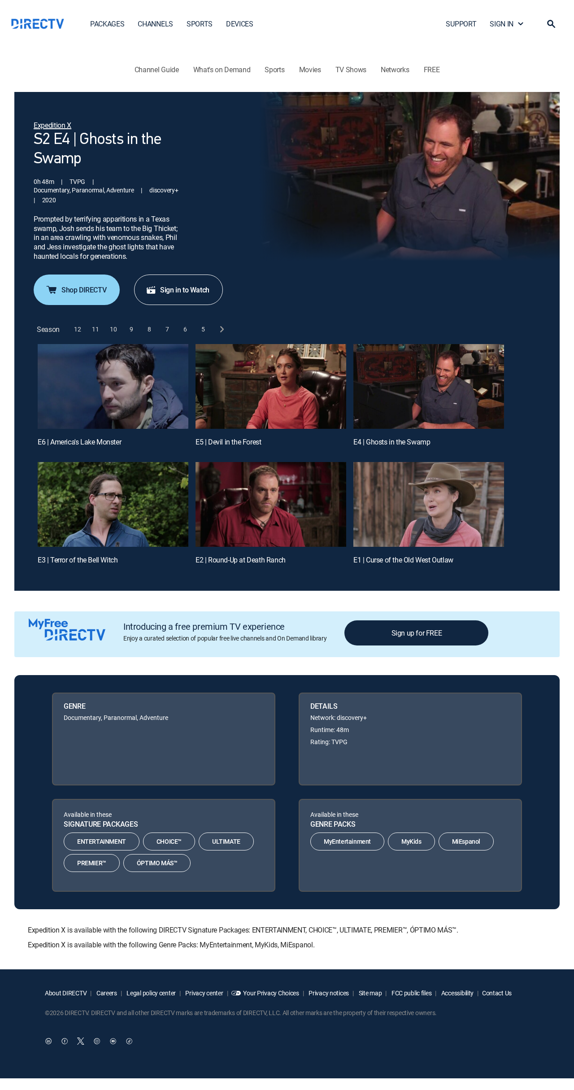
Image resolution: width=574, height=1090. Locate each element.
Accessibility (457, 993)
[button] (551, 23)
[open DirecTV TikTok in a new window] (129, 1041)
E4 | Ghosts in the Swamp (391, 442)
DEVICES (239, 24)
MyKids (411, 841)
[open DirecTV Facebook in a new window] (64, 1041)
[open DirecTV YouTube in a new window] (113, 1041)
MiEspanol (466, 841)
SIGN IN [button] (501, 24)
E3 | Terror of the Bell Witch (77, 560)
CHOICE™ (169, 841)
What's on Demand (222, 69)
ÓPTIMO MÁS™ (157, 863)
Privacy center (203, 993)
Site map (369, 993)
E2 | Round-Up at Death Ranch (241, 560)
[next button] (221, 329)
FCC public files (410, 993)
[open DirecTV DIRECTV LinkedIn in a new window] (48, 1041)
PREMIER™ (91, 863)
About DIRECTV (66, 993)
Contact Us (497, 993)
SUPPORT (461, 24)
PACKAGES (107, 24)
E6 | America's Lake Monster (79, 442)
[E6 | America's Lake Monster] (113, 386)
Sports (274, 69)
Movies (310, 69)
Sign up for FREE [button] (416, 633)
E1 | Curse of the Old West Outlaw (403, 560)
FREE (432, 69)
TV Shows (350, 69)
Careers (106, 993)
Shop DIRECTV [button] (83, 290)
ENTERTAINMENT (101, 841)
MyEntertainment (347, 841)
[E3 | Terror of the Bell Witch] (113, 504)
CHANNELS (155, 24)
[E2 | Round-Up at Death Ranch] (271, 504)
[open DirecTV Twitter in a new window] (80, 1041)
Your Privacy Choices (271, 993)
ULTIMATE (226, 841)
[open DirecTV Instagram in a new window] (96, 1041)
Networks (395, 69)
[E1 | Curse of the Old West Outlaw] (428, 504)
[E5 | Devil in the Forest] (271, 386)
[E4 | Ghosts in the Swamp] (428, 386)
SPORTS (200, 24)
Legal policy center (151, 993)
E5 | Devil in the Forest (228, 442)
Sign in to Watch (184, 290)
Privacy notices (328, 993)
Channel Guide (157, 69)
